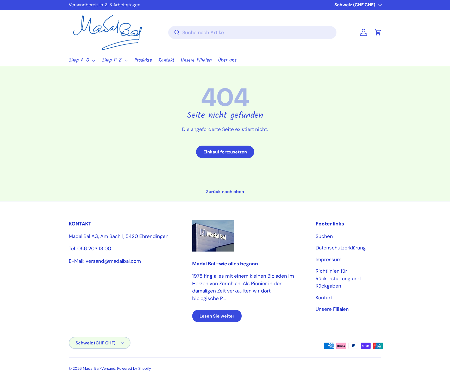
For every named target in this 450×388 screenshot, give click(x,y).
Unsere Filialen (196, 60)
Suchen (324, 236)
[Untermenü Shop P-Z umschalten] (126, 60)
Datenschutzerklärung (341, 247)
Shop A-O (79, 60)
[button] (378, 32)
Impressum (328, 259)
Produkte (143, 60)
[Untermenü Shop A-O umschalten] (93, 60)
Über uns (227, 60)
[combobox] (252, 32)
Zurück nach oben (225, 191)
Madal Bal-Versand (99, 368)
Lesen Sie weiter (216, 316)
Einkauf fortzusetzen (225, 152)
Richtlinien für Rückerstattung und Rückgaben (338, 278)
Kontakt (166, 60)
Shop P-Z (112, 60)
